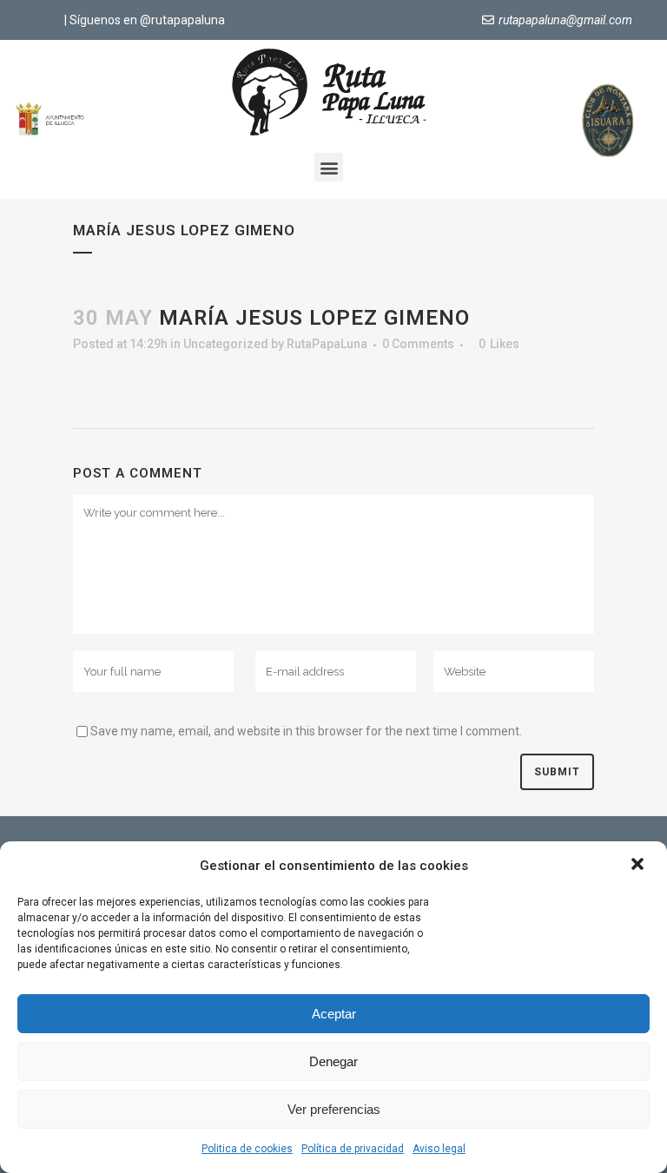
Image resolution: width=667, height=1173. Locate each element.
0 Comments (418, 344)
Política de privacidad (352, 1149)
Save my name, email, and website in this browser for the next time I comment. (306, 731)
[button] (639, 865)
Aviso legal (439, 1149)
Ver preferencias (333, 1109)
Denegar (333, 1061)
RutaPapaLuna (327, 344)
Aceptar (334, 1013)
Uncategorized (225, 344)
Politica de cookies (247, 1149)
